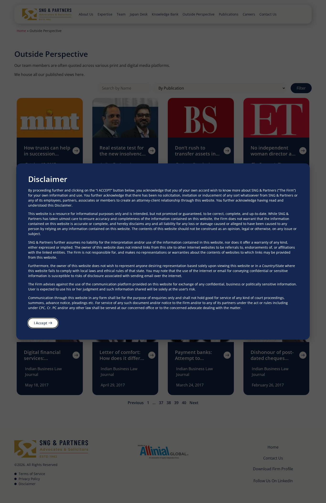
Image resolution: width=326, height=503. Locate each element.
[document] (163, 251)
